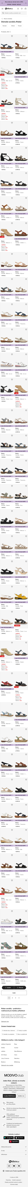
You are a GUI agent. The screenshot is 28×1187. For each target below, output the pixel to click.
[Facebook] (19, 1166)
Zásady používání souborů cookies (13, 1182)
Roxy (15, 1044)
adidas (3, 1051)
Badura (3, 1062)
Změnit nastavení (16, 1180)
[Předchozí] (2, 3)
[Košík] (25, 9)
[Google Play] (9, 1137)
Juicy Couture (5, 1058)
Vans (15, 1055)
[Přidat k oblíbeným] (12, 36)
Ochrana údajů (14, 1184)
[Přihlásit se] (18, 9)
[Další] (26, 3)
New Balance (18, 1051)
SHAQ (3, 1047)
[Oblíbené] (22, 9)
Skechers (16, 1058)
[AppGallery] (14, 1141)
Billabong (17, 1062)
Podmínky (8, 1180)
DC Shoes (4, 1055)
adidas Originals (6, 1044)
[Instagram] (9, 1166)
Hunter (16, 1047)
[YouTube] (14, 1166)
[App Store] (19, 1137)
